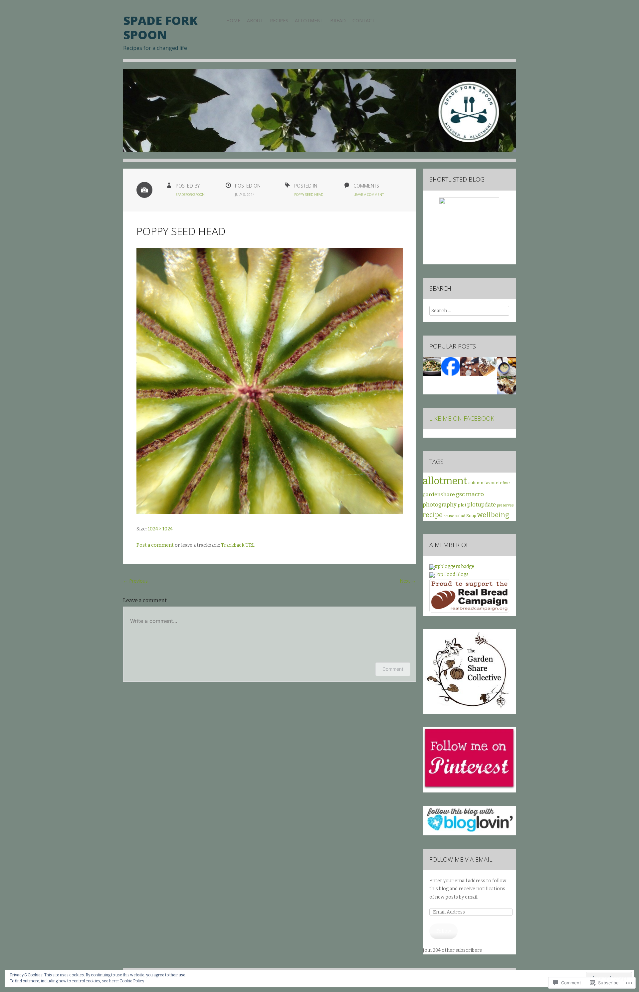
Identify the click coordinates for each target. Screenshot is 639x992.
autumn (475, 482)
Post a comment (155, 545)
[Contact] (450, 366)
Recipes (279, 20)
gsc (460, 494)
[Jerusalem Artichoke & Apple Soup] (506, 366)
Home (233, 20)
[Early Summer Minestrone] (432, 366)
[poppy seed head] (269, 512)
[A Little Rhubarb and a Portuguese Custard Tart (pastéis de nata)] (469, 366)
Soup (471, 515)
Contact (363, 20)
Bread (338, 20)
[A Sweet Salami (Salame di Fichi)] (488, 366)
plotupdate (481, 504)
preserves (505, 505)
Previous (135, 581)
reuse (449, 515)
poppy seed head (308, 194)
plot (462, 505)
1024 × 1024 (160, 529)
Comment (392, 669)
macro (475, 494)
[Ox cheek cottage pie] (506, 385)
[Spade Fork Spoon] (319, 115)
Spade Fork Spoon (160, 27)
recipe (433, 515)
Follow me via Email (460, 859)
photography (440, 504)
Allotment (309, 20)
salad (460, 515)
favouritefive (497, 482)
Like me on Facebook (461, 418)
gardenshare (439, 494)
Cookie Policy (131, 981)
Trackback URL (238, 545)
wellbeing (493, 515)
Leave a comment (368, 194)
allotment (445, 481)
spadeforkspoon (190, 194)
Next (408, 581)
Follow (443, 931)
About (255, 20)
